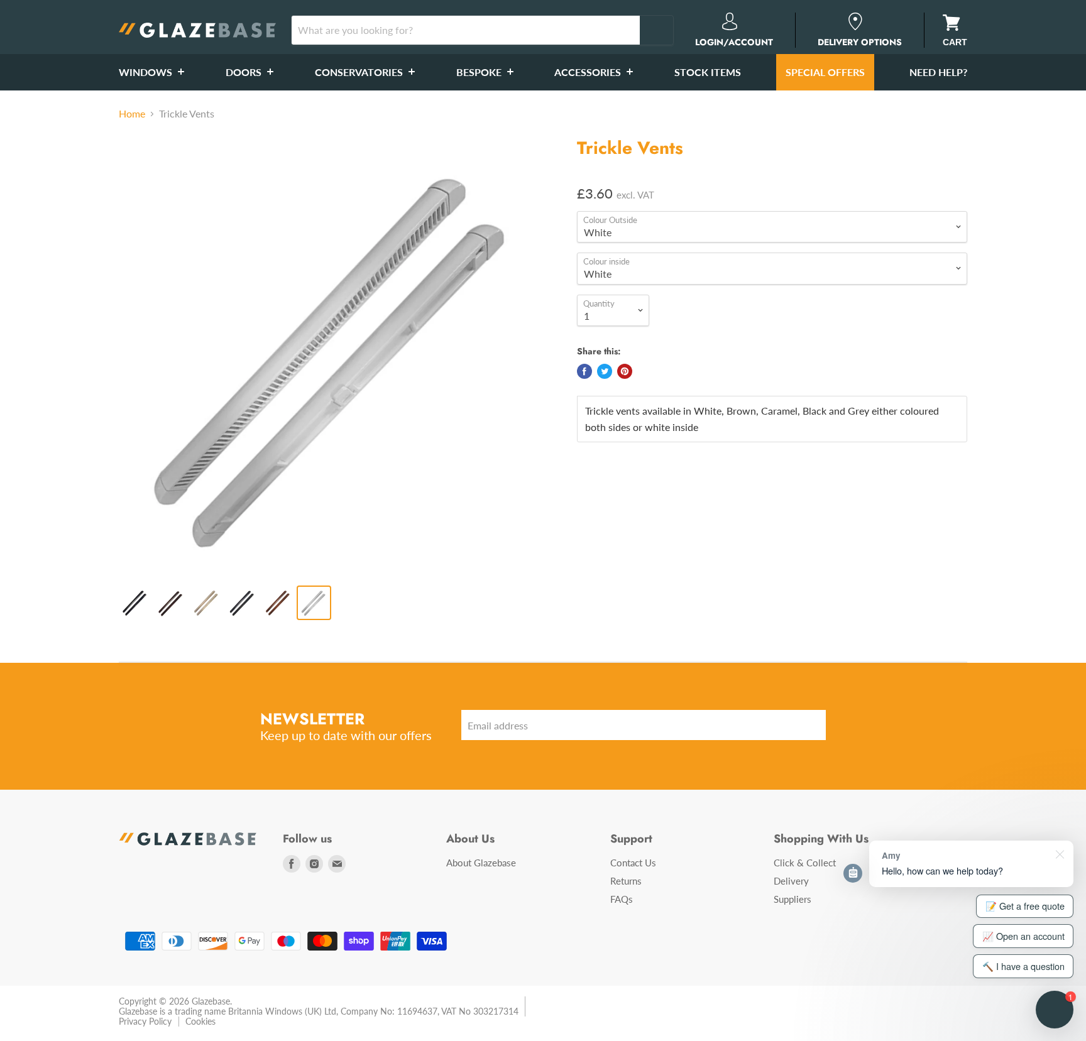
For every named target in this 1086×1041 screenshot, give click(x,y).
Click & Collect (805, 862)
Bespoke (480, 72)
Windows (147, 72)
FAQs (621, 899)
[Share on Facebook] (584, 371)
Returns (626, 880)
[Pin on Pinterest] (624, 371)
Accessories (588, 72)
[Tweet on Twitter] (604, 371)
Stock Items (707, 72)
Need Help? (938, 72)
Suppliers (792, 899)
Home (132, 113)
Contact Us (633, 862)
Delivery (791, 880)
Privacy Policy (145, 1021)
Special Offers (825, 72)
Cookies (200, 1021)
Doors (245, 72)
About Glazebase (481, 862)
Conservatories (360, 72)
